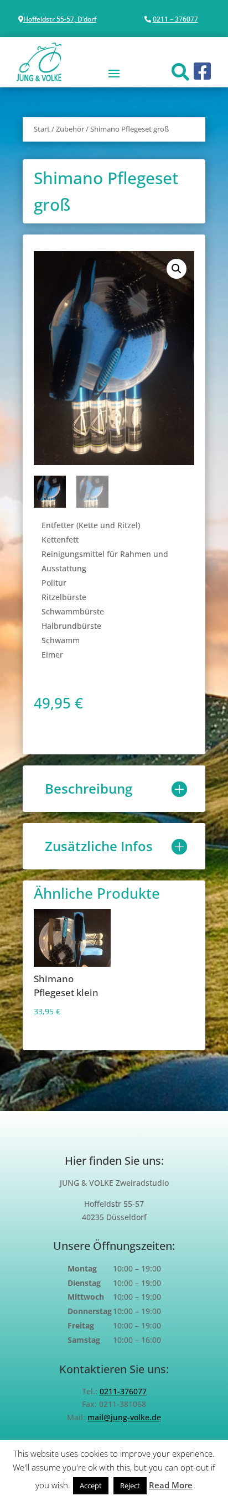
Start (42, 129)
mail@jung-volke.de (124, 1417)
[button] (176, 269)
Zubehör (70, 129)
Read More (171, 1484)
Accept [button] (91, 1485)
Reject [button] (130, 1485)
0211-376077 (123, 1391)
